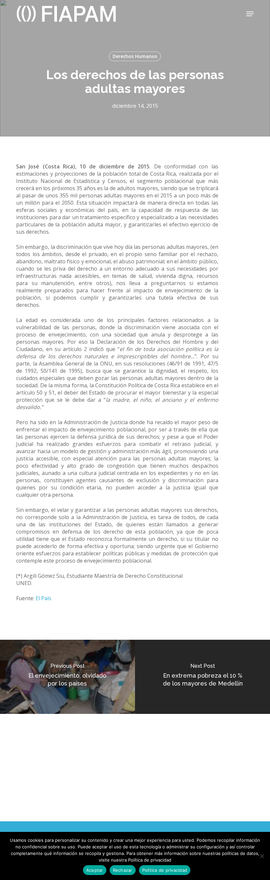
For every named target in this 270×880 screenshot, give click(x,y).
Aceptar (94, 870)
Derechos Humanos (135, 56)
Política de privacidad (164, 870)
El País (42, 598)
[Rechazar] (261, 856)
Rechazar (122, 870)
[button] (250, 14)
